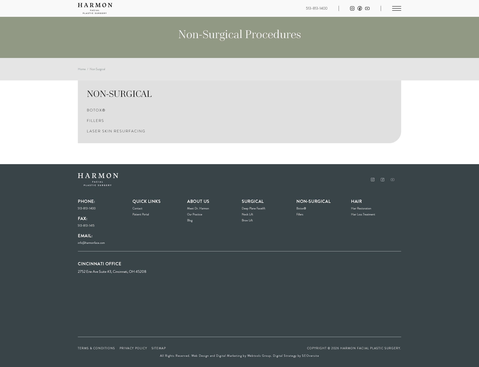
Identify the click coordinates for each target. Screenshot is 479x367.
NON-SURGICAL (119, 93)
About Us (198, 201)
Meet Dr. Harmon (198, 208)
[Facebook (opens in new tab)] (360, 8)
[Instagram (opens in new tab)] (352, 8)
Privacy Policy (133, 348)
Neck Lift (247, 214)
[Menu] (396, 8)
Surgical (253, 201)
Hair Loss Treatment (363, 214)
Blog (189, 220)
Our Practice (194, 214)
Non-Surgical (313, 201)
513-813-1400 (87, 208)
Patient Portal (151, 214)
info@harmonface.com (91, 243)
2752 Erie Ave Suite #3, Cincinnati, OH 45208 (112, 271)
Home (82, 69)
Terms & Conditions (96, 348)
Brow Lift (247, 220)
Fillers (95, 120)
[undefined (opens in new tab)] (372, 179)
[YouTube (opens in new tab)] (367, 8)
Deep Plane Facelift (253, 208)
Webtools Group (259, 356)
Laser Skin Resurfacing (116, 131)
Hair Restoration (361, 208)
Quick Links (146, 201)
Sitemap (159, 348)
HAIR (356, 201)
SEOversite (310, 356)
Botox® (96, 110)
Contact (137, 208)
